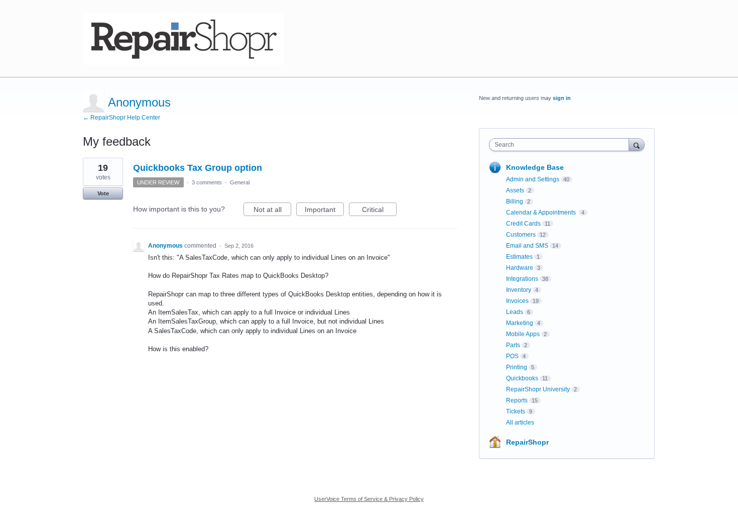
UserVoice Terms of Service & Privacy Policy (369, 499)
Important (324, 210)
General (240, 182)
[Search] (637, 144)
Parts (513, 345)
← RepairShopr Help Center (121, 117)
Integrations (522, 278)
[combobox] (561, 144)
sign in (562, 98)
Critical (379, 210)
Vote (103, 193)
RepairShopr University (538, 389)
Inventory (518, 289)
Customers (521, 234)
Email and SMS (527, 245)
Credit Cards (523, 223)
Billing (514, 201)
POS (512, 356)
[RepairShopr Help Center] (183, 39)
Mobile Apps (523, 334)
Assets (515, 190)
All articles (520, 422)
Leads (514, 312)
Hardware (519, 267)
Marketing (519, 323)
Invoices (517, 300)
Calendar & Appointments (541, 212)
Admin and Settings (532, 179)
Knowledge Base (535, 167)
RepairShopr (527, 442)
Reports (517, 400)
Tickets (515, 411)
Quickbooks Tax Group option (197, 168)
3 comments (207, 182)
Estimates (519, 256)
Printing (516, 367)
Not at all (272, 210)
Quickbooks (522, 378)
